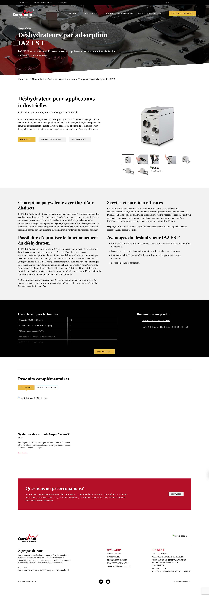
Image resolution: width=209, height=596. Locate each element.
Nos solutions (70, 13)
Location (108, 13)
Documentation (125, 13)
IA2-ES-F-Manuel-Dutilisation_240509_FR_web (165, 327)
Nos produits (90, 13)
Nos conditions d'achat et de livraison (171, 571)
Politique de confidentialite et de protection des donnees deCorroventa (169, 562)
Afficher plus (103, 351)
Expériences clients (117, 560)
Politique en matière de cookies (167, 557)
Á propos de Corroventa (150, 13)
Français (63, 2)
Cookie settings (159, 554)
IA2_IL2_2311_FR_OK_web (156, 320)
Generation (186, 582)
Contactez (176, 494)
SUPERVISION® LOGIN (43, 2)
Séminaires (22, 2)
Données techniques (51, 139)
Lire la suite (22, 453)
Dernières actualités (117, 563)
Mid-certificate (159, 568)
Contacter (25, 139)
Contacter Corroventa (182, 13)
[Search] (193, 3)
